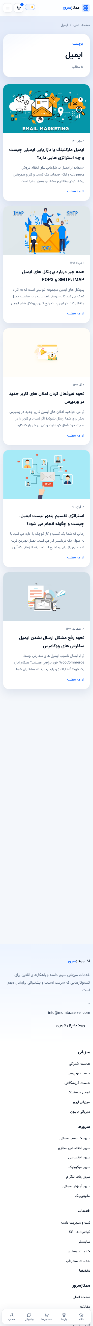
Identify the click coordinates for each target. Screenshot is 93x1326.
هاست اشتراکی (79, 1064)
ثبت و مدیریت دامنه (75, 1223)
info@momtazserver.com (69, 1013)
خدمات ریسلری (79, 1251)
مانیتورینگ (82, 1196)
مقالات (85, 1307)
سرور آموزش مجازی (76, 1186)
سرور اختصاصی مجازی (74, 1148)
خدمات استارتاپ (78, 1261)
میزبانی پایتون (80, 1112)
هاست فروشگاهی (77, 1083)
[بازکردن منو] (7, 8)
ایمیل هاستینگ (79, 1092)
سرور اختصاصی (79, 1157)
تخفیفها (84, 1271)
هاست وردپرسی (79, 1073)
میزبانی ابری (81, 1102)
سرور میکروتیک (79, 1167)
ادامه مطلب (75, 191)
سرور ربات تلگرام (78, 1177)
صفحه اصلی (81, 25)
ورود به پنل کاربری (70, 1025)
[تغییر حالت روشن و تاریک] (30, 7)
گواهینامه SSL (79, 1232)
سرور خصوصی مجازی (75, 1138)
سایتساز (84, 1242)
